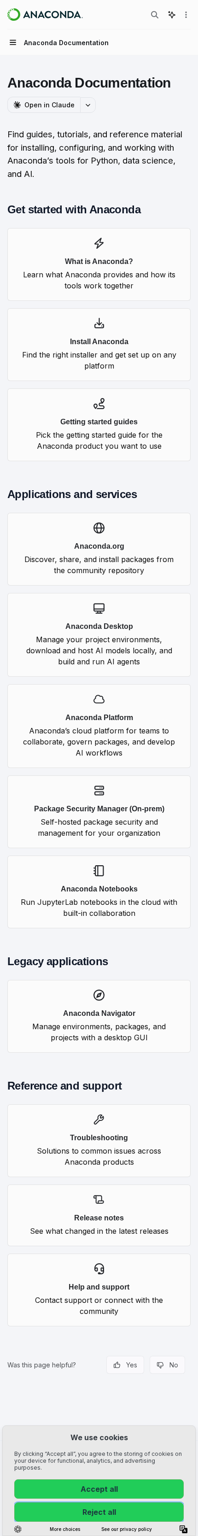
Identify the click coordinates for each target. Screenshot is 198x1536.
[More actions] (186, 14)
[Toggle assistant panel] (172, 15)
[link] (99, 264)
